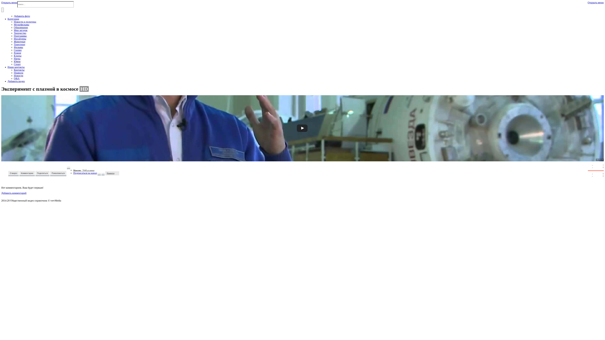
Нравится (110, 173)
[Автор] (68, 168)
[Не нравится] (117, 173)
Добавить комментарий (13, 193)
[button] (13, 173)
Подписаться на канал (85, 173)
